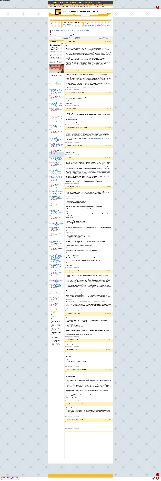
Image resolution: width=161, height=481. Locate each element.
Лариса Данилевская (71, 127)
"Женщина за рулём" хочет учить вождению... (56, 163)
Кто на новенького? (54, 125)
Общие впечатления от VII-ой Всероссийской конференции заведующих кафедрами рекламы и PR (57, 120)
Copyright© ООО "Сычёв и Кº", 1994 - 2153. (57, 478)
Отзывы (90, 4)
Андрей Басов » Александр (56, 320)
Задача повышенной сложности (55, 206)
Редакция (69, 313)
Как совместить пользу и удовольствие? (56, 216)
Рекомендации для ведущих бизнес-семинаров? (56, 201)
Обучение (85, 4)
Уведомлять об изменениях (66, 38)
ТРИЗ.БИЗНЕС (62, 6)
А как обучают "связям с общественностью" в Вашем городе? (56, 90)
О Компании (96, 4)
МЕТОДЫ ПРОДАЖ (84, 6)
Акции (106, 4)
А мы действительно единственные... (55, 211)
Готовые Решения (78, 4)
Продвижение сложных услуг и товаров (67, 30)
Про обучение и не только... (83, 30)
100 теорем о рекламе (55, 95)
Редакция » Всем (54, 337)
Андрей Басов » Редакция (56, 338)
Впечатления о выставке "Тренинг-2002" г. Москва (56, 130)
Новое (54, 4)
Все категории (55, 30)
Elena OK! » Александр (56, 341)
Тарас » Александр (55, 343)
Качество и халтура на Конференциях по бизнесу (56, 285)
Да (7, 478)
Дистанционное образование (56, 280)
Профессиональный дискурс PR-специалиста (56, 104)
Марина (68, 419)
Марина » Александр (55, 344)
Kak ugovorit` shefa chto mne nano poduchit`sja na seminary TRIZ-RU (56, 177)
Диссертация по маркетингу (56, 166)
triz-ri (94, 2)
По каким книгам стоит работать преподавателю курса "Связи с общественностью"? (56, 113)
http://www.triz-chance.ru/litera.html (87, 136)
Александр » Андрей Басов (56, 324)
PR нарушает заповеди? (55, 297)
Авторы (66, 4)
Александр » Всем (55, 318)
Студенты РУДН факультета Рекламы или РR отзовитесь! (56, 302)
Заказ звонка (68, 2)
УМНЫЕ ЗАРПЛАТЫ (54, 6)
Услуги (71, 4)
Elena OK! (69, 369)
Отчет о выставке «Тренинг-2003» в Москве (56, 139)
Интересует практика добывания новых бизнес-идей (57, 144)
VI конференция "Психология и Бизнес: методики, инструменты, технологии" (57, 275)
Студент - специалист (55, 108)
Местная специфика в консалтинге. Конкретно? (56, 134)
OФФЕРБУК (103, 6)
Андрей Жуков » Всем (55, 340)
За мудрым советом (55, 219)
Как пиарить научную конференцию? (55, 187)
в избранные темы (91, 38)
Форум (62, 4)
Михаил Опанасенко (71, 92)
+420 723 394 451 (78, 2)
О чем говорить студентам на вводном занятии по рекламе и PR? (57, 84)
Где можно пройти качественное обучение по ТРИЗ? (56, 171)
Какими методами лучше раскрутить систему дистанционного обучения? (56, 236)
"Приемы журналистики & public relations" (102, 138)
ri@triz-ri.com (101, 2)
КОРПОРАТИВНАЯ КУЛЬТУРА (72, 6)
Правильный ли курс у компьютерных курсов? (55, 197)
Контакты (102, 4)
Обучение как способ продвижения (55, 289)
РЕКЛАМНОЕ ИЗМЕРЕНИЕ (94, 6)
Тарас (68, 403)
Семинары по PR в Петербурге (57, 223)
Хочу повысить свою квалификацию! (55, 228)
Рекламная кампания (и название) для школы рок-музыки (56, 270)
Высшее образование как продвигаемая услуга (56, 265)
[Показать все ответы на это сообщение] (73, 66)
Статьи (58, 4)
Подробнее (12, 478)
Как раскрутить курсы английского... (55, 251)
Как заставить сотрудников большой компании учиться (56, 158)
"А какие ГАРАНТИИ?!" (55, 293)
